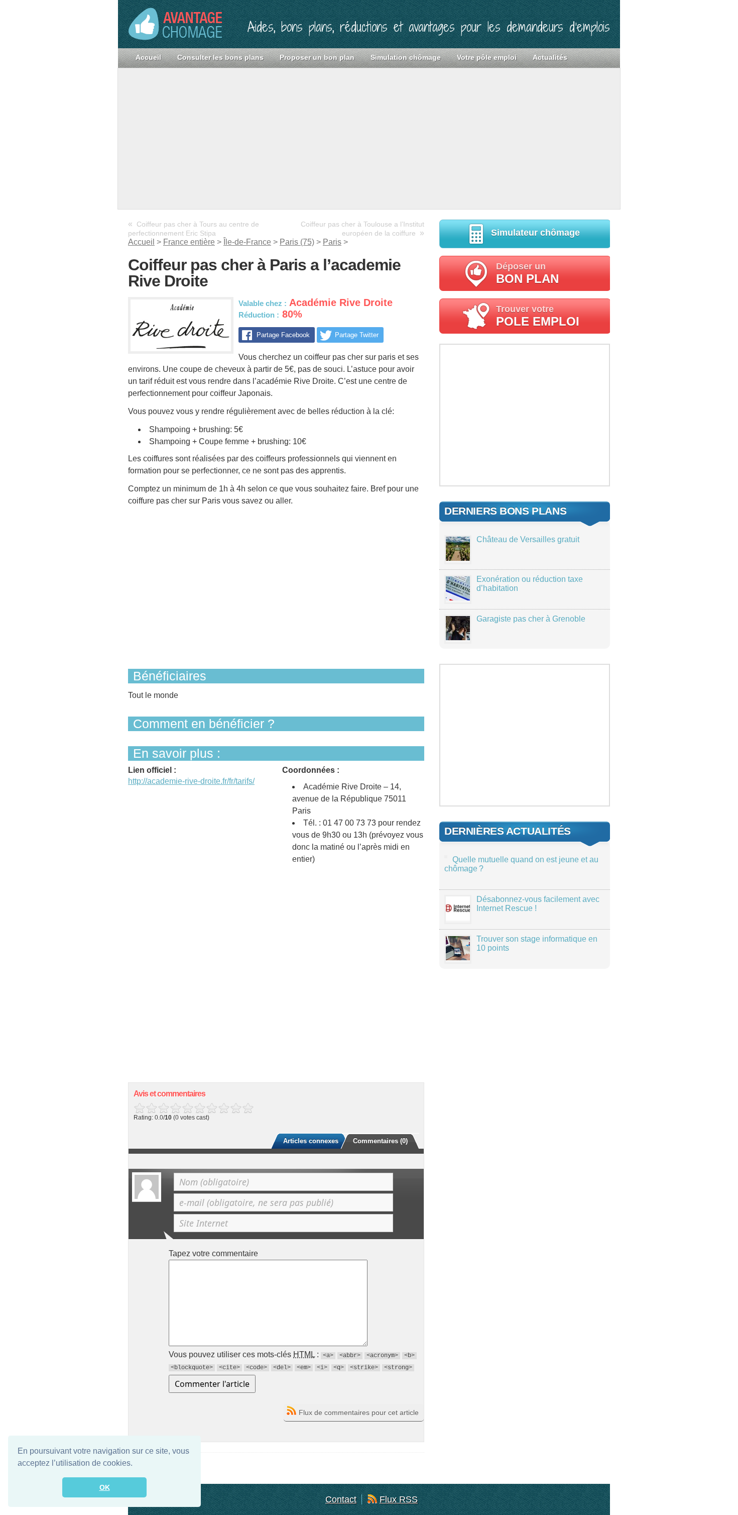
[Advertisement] (369, 138)
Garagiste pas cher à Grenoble (530, 619)
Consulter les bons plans (220, 57)
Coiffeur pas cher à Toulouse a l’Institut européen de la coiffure (362, 229)
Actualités (550, 57)
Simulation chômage (406, 57)
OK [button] (104, 1487)
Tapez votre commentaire (213, 1253)
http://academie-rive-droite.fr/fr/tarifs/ (191, 781)
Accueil (148, 57)
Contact (340, 1499)
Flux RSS (399, 1499)
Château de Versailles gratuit (527, 539)
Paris (332, 242)
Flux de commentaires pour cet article (359, 1412)
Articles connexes (310, 1141)
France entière (189, 242)
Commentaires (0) (380, 1141)
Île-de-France (247, 242)
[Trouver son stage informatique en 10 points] (458, 957)
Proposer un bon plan (317, 57)
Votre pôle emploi (487, 57)
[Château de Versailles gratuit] (458, 558)
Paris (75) (297, 242)
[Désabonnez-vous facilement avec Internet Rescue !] (458, 918)
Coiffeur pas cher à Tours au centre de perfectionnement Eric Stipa (193, 229)
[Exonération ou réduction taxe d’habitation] (458, 597)
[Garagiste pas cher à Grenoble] (458, 637)
